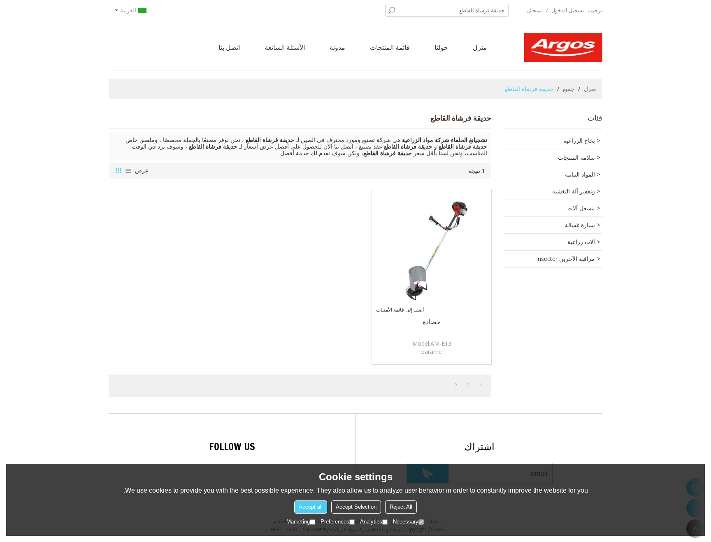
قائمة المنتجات (390, 47)
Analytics (371, 522)
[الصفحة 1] (481, 385)
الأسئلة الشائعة (285, 47)
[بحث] (392, 10)
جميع (568, 89)
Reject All (401, 507)
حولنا (441, 47)
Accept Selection (356, 507)
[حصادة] (431, 249)
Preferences (335, 522)
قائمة (128, 171)
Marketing (298, 522)
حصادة (432, 321)
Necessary (405, 522)
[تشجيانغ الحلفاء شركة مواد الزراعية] (563, 47)
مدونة (337, 47)
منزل (480, 47)
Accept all (311, 507)
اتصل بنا (229, 47)
